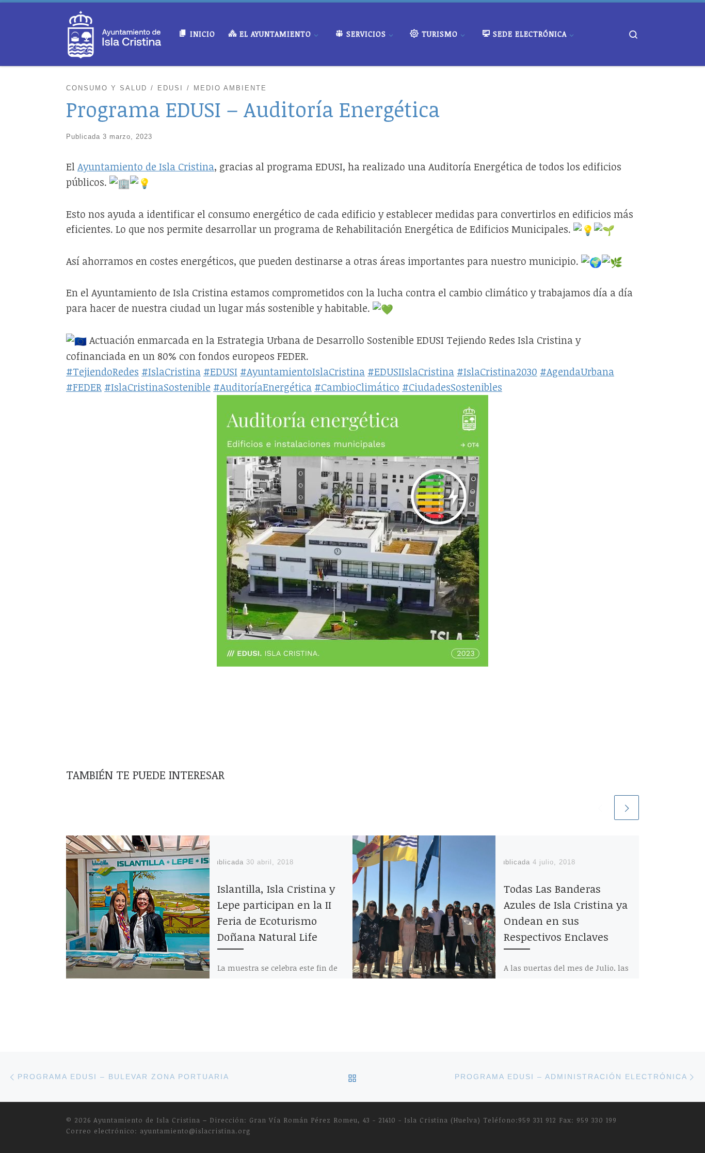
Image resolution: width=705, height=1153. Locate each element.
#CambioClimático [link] (356, 387)
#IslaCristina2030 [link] (497, 371)
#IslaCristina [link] (171, 371)
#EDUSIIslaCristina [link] (410, 371)
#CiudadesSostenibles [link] (452, 387)
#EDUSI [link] (220, 371)
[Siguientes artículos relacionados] (626, 807)
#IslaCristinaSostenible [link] (157, 387)
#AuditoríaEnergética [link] (262, 387)
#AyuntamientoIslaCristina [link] (302, 371)
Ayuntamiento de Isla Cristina (146, 1120)
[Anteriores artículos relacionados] (599, 807)
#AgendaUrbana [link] (577, 371)
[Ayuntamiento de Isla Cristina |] (114, 31)
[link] (145, 166)
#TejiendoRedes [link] (102, 371)
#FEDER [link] (84, 387)
